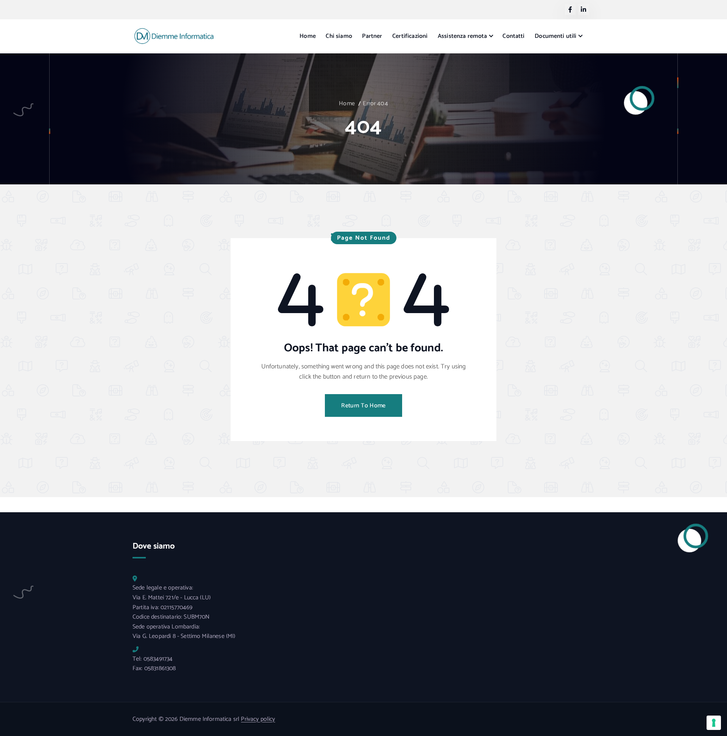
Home (308, 36)
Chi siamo (339, 36)
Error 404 (375, 103)
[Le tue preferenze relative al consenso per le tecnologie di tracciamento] (714, 723)
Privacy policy (258, 719)
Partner (372, 36)
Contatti (513, 36)
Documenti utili (555, 36)
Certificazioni (409, 36)
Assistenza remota (462, 36)
